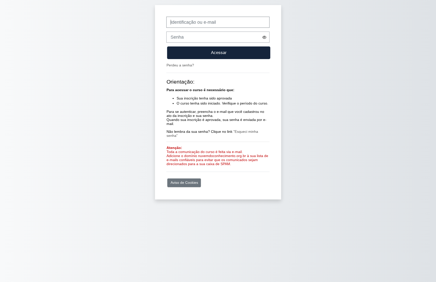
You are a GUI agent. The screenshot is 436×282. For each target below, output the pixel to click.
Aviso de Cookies (184, 183)
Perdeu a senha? (180, 65)
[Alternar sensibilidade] (264, 37)
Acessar (219, 52)
